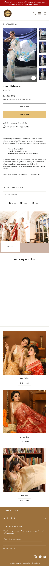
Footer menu (10, 511)
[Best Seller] (24, 353)
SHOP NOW (24, 383)
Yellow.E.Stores (35, 563)
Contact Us (9, 549)
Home (5, 24)
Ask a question (10, 194)
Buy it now (24, 115)
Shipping (14, 99)
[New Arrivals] (24, 411)
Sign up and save (13, 527)
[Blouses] (24, 470)
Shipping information (13, 187)
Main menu (9, 518)
